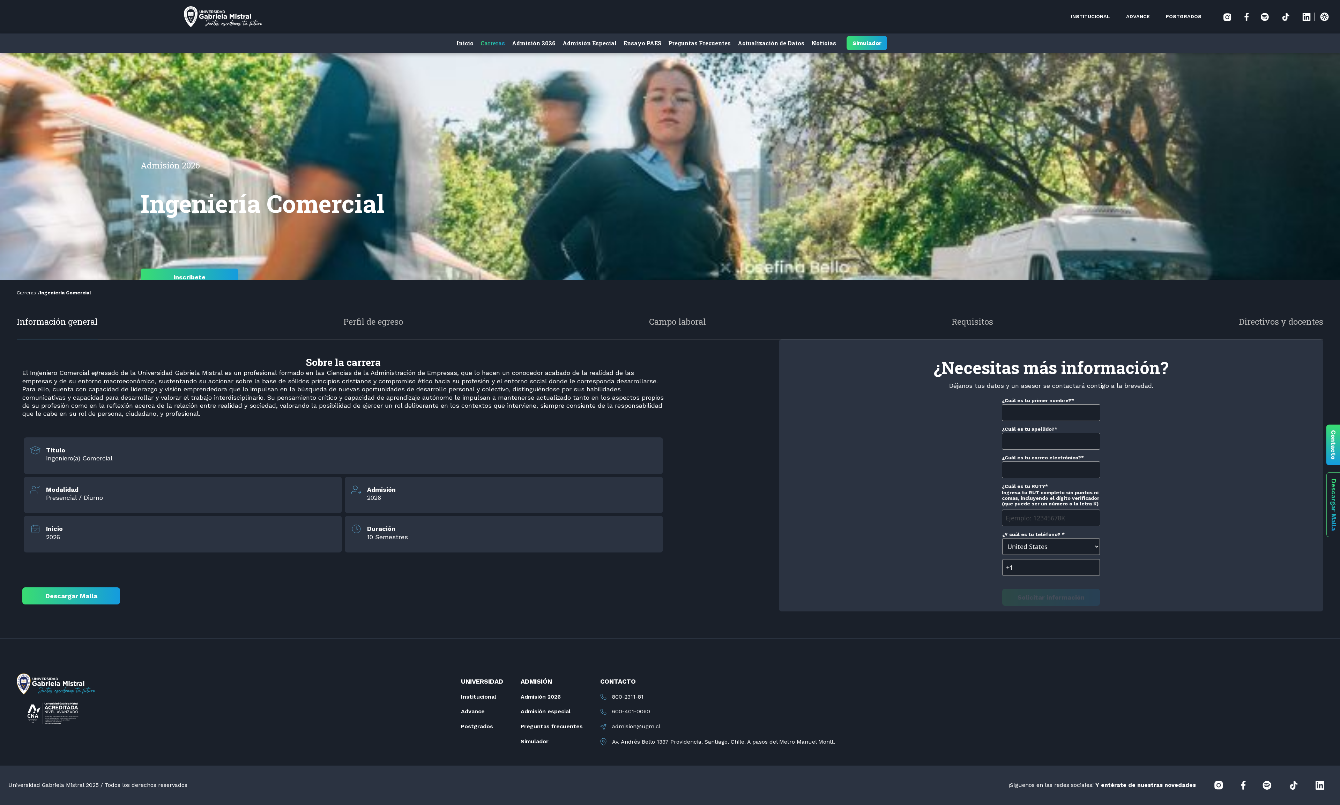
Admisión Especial (590, 43)
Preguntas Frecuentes (699, 43)
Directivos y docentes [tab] (1281, 321)
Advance (473, 711)
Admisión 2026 (534, 43)
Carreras (493, 43)
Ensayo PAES (642, 43)
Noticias (823, 43)
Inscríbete (189, 277)
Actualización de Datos (771, 43)
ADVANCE (1138, 16)
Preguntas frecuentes (552, 726)
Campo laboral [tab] (677, 321)
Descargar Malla (71, 596)
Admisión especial (546, 711)
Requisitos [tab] (972, 321)
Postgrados (477, 726)
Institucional (478, 696)
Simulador (867, 43)
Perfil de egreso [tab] (373, 321)
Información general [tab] (57, 321)
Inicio (465, 43)
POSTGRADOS (1183, 16)
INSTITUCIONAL (1090, 16)
